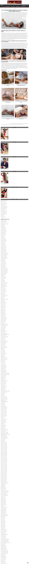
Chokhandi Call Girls (3, 387)
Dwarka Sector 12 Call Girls (4, 446)
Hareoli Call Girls (3, 560)
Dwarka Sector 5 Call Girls (4, 475)
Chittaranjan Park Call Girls (4, 386)
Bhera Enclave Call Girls (3, 346)
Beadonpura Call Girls (3, 326)
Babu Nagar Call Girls (3, 293)
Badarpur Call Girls (3, 294)
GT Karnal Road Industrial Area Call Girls (5, 542)
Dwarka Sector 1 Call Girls (4, 442)
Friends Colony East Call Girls (4, 494)
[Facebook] (23, 5)
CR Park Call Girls (3, 393)
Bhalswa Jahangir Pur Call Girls (4, 341)
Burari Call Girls (2, 362)
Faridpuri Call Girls (3, 486)
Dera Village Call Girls (3, 421)
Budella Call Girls (3, 355)
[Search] (27, 5)
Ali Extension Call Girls (3, 234)
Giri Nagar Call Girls (3, 522)
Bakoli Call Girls (2, 308)
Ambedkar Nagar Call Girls (4, 240)
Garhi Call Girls (2, 506)
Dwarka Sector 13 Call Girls (4, 448)
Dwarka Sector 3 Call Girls (4, 473)
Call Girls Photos (13, 6)
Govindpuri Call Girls (3, 533)
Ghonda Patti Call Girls (3, 521)
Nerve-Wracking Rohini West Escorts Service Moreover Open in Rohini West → (19, 123)
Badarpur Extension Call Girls (4, 295)
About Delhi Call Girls (8, 6)
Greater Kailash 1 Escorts (4, 213)
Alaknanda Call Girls (3, 233)
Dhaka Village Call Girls (3, 426)
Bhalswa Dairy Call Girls (3, 340)
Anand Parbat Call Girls (3, 247)
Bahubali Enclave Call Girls (4, 302)
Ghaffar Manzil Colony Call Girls (4, 515)
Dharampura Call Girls (3, 428)
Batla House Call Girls (3, 321)
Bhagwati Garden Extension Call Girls (5, 334)
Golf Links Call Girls (3, 527)
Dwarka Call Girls (3, 440)
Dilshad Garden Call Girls (3, 435)
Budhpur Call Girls (3, 360)
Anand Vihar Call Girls (3, 248)
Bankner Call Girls (3, 315)
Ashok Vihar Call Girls (3, 267)
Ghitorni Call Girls (3, 520)
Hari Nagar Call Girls (3, 562)
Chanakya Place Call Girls (3, 366)
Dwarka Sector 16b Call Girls (4, 454)
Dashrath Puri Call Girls (3, 406)
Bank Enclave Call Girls (3, 314)
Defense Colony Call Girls (4, 413)
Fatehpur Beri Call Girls (3, 488)
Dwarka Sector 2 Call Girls (4, 462)
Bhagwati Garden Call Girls (4, 333)
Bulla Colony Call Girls (3, 361)
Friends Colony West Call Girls (4, 495)
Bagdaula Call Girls (3, 300)
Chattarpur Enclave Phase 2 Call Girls (5, 374)
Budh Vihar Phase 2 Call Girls (4, 359)
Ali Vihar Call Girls (3, 235)
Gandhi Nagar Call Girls (3, 500)
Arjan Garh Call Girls (3, 260)
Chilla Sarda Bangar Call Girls (4, 380)
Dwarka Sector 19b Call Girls (4, 461)
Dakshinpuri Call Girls (3, 400)
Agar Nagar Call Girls (3, 227)
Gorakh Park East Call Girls (4, 529)
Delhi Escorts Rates (18, 6)
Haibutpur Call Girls (3, 555)
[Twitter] (22, 5)
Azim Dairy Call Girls (3, 288)
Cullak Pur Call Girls (3, 394)
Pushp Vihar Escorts (3, 205)
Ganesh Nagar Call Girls (3, 502)
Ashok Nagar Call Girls (3, 266)
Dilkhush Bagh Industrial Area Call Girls (5, 434)
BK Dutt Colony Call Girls (3, 353)
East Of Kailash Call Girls (3, 481)
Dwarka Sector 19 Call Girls (4, 460)
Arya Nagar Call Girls (3, 262)
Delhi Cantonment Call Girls (4, 415)
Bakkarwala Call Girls (3, 307)
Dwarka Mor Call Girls (3, 441)
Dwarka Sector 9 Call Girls (4, 480)
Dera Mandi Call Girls (3, 420)
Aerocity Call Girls (3, 226)
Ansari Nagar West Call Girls (4, 255)
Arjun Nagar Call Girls (3, 261)
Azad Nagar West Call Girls (4, 286)
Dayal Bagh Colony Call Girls (4, 407)
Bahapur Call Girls (3, 301)
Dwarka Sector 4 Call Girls (4, 474)
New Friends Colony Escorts (4, 207)
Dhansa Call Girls (3, 427)
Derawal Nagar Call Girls (3, 422)
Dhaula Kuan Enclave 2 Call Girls (4, 433)
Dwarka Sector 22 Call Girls (4, 466)
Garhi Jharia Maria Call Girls (4, 507)
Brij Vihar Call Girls (3, 354)
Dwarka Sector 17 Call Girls (4, 455)
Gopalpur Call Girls (3, 528)
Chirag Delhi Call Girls (3, 381)
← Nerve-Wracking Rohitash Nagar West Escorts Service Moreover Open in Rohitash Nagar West (12, 124)
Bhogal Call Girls (2, 348)
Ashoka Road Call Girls (3, 274)
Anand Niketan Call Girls (3, 246)
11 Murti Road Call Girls (3, 220)
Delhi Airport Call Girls (3, 414)
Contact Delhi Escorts (23, 6)
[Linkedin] (26, 5)
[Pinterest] (25, 5)
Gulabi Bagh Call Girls (3, 547)
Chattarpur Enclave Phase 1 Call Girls (5, 373)
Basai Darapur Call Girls (3, 319)
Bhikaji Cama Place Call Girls (4, 347)
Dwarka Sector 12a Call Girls (4, 447)
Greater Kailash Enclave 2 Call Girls (5, 540)
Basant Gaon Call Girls (3, 320)
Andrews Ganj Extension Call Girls (4, 253)
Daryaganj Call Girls (3, 402)
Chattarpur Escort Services (4, 200)
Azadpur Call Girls (3, 287)
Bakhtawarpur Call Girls (3, 306)
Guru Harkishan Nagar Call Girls (4, 553)
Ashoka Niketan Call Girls (3, 273)
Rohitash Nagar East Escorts (8, 12)
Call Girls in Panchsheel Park (4, 206)
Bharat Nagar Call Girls (3, 342)
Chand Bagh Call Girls (3, 368)
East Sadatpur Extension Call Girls (4, 482)
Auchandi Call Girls (3, 280)
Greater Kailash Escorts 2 (4, 212)
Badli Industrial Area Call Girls (4, 299)
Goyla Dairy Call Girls (3, 535)
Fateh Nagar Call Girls (3, 487)
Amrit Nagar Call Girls (3, 241)
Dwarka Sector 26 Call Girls (4, 468)
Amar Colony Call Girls (3, 239)
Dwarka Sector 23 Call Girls (4, 467)
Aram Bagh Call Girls (3, 259)
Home (3, 6)
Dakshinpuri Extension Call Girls (4, 401)
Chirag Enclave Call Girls (3, 382)
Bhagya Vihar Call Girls (3, 335)
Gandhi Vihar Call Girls (3, 501)
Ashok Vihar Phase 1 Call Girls (4, 268)
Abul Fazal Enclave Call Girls (4, 221)
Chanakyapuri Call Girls (3, 367)
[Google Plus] (24, 5)
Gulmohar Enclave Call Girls (4, 548)
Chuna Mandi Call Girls (3, 388)
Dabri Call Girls (2, 395)
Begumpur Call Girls (3, 328)
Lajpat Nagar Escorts (3, 214)
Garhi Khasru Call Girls (3, 508)
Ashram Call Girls (3, 275)
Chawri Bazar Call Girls (3, 375)
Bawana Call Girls (3, 322)
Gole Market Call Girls (3, 526)
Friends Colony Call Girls (3, 493)
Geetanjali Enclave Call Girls (4, 514)
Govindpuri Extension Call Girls (4, 534)
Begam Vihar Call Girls (3, 327)
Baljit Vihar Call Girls (3, 313)
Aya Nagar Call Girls (3, 281)
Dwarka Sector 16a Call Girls (4, 453)
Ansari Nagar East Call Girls (4, 254)
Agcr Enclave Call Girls (3, 228)
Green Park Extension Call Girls (4, 541)
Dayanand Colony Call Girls (4, 408)
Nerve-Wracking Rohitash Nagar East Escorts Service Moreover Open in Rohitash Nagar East (14, 10)
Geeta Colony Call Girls (3, 513)
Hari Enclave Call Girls (3, 561)
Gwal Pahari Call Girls (3, 554)
